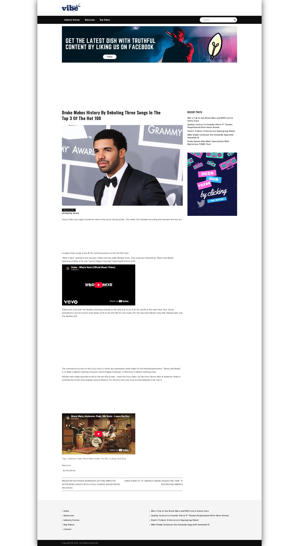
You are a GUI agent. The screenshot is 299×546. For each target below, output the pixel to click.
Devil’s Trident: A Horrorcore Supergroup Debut (211, 131)
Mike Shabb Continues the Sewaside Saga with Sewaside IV (180, 524)
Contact (67, 529)
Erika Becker (71, 470)
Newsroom (90, 19)
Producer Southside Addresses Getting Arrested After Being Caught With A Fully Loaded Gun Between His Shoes (91, 484)
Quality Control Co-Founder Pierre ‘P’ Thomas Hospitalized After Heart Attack (190, 515)
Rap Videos (105, 19)
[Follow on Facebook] (149, 62)
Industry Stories (72, 19)
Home (66, 511)
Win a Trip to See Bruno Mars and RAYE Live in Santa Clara (180, 511)
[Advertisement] (149, 83)
